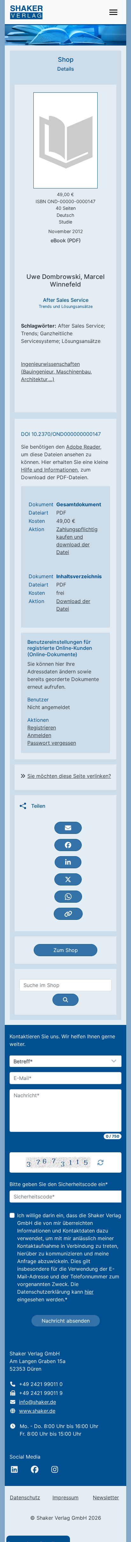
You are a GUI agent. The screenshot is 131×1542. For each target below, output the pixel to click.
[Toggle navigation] (113, 12)
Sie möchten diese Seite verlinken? (69, 776)
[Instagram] (54, 1469)
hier (89, 1292)
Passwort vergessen (51, 743)
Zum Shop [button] (65, 950)
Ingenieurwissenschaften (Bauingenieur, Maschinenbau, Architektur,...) (56, 371)
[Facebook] (34, 1469)
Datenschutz (25, 1497)
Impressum (65, 1497)
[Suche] (65, 1000)
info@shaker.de (37, 1402)
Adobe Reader (83, 447)
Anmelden (39, 735)
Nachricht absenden (66, 1321)
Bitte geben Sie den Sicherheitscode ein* (59, 1184)
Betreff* (23, 1061)
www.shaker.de (37, 1411)
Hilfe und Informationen (49, 469)
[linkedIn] (14, 1469)
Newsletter (106, 1497)
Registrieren (41, 727)
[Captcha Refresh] (100, 1162)
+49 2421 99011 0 (41, 1384)
